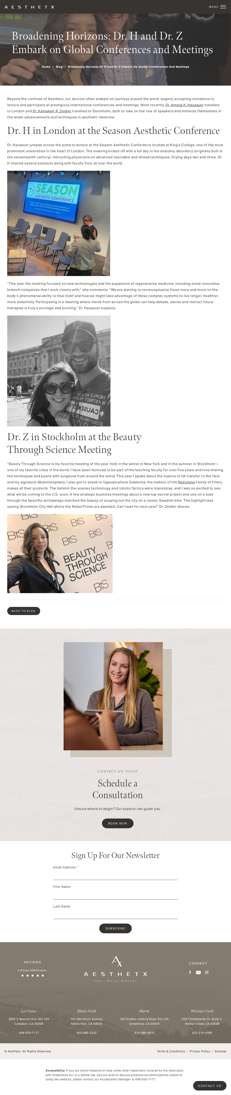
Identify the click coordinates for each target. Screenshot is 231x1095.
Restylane (186, 482)
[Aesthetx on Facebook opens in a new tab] (190, 972)
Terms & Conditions (171, 1051)
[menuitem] (190, 972)
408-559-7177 (145, 1079)
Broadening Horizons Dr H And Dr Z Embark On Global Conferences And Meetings (128, 66)
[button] (223, 7)
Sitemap (220, 1051)
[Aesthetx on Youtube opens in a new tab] (198, 972)
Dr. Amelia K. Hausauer (185, 105)
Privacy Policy (200, 1051)
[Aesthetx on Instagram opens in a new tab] (207, 972)
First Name (62, 887)
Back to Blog (24, 611)
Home (46, 66)
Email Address (65, 867)
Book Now (117, 823)
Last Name (61, 906)
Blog (59, 66)
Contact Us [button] (210, 1086)
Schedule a (117, 785)
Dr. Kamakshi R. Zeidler (52, 111)
